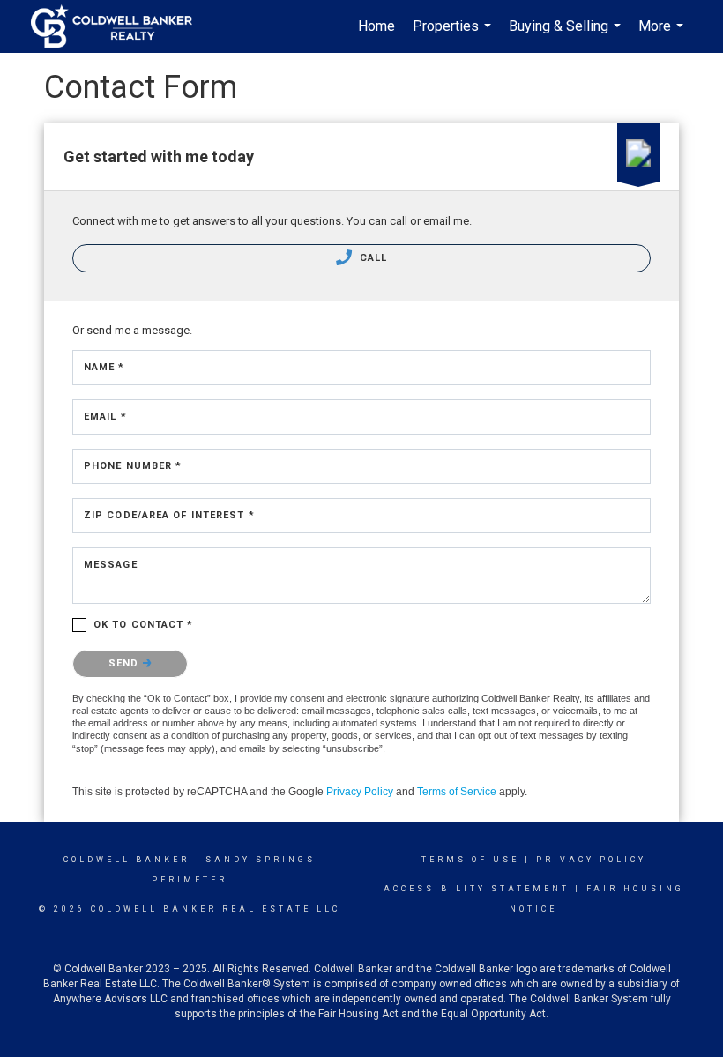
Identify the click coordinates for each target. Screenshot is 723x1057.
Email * (105, 416)
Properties (454, 35)
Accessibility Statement (477, 888)
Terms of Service (456, 791)
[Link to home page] (120, 26)
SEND (125, 663)
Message (111, 564)
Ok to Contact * (143, 624)
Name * (104, 367)
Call (372, 258)
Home (376, 26)
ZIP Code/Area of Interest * (169, 515)
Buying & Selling (567, 35)
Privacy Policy (359, 791)
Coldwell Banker (126, 859)
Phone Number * (133, 466)
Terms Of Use (470, 859)
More (663, 35)
